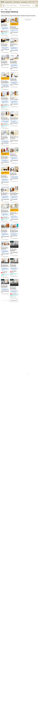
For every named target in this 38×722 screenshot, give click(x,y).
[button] (31, 2)
